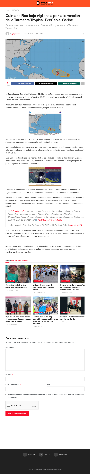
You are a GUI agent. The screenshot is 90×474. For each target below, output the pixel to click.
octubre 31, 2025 (66, 292)
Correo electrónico (13, 384)
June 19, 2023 (75, 225)
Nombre (9, 375)
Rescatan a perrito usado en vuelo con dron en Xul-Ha (72, 317)
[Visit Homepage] (45, 3)
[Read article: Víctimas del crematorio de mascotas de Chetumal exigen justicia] (45, 274)
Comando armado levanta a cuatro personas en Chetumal (16, 286)
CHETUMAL (15, 10)
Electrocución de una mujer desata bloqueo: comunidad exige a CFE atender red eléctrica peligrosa (45, 320)
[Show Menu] (6, 3)
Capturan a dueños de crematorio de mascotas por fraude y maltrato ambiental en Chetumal (18, 319)
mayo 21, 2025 (38, 326)
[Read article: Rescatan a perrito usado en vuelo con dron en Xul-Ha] (73, 306)
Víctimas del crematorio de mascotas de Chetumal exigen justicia (44, 287)
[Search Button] (84, 3)
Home (7, 10)
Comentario (10, 347)
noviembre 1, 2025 (39, 292)
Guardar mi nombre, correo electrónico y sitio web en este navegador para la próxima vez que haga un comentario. (46, 395)
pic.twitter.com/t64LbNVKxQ (50, 219)
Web (48, 384)
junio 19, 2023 (28, 34)
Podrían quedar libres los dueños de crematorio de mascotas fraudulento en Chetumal (72, 287)
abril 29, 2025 (65, 322)
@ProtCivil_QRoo (18, 211)
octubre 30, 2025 (11, 324)
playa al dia (16, 34)
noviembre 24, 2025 (12, 290)
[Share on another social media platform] (83, 83)
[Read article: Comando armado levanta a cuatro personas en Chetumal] (18, 274)
